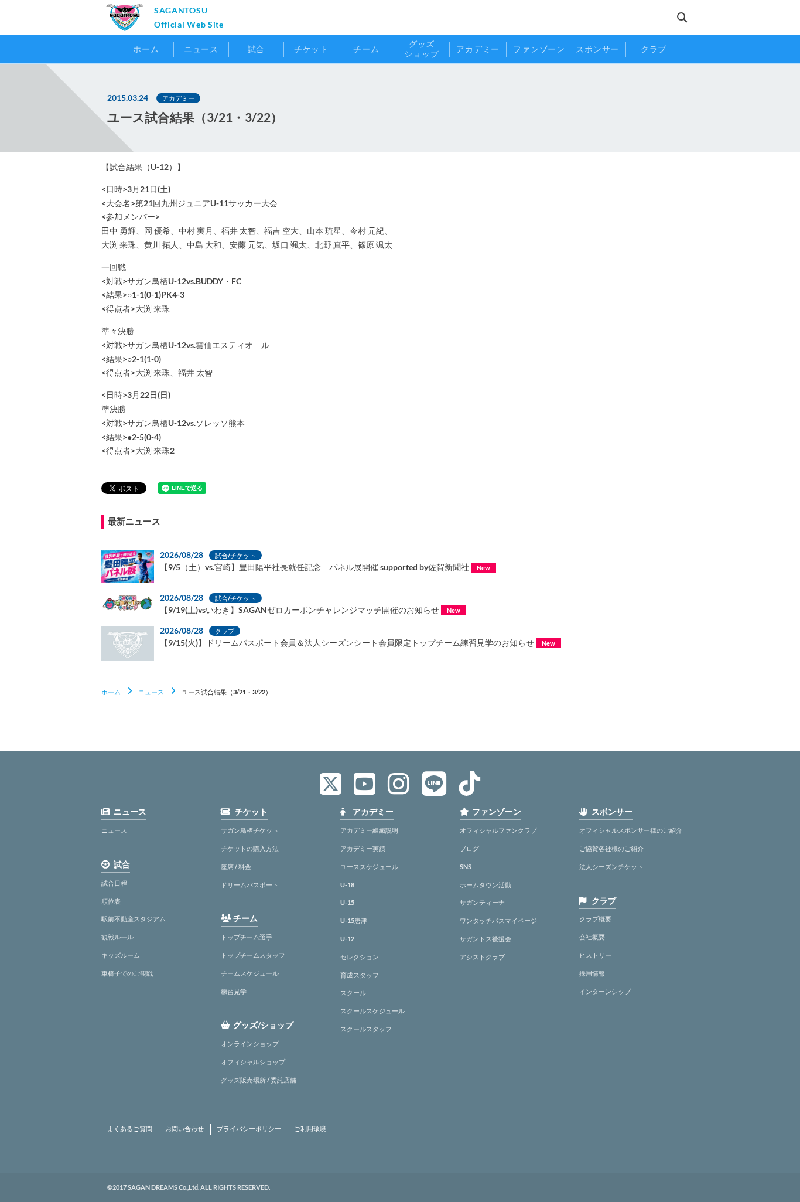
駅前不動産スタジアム (133, 918)
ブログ (469, 848)
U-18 (347, 884)
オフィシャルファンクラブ (498, 830)
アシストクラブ (482, 957)
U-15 (347, 902)
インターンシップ (605, 991)
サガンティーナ (482, 902)
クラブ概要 (595, 918)
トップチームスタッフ (253, 955)
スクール (353, 992)
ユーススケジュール (369, 866)
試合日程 (114, 883)
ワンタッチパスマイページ (498, 920)
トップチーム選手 (246, 937)
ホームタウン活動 (485, 884)
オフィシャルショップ (253, 1061)
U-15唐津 (353, 920)
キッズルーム (120, 955)
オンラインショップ (250, 1043)
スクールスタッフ (366, 1029)
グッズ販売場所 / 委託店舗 (258, 1080)
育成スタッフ (359, 975)
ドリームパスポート (250, 884)
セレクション (359, 957)
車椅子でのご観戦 (127, 973)
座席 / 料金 (236, 866)
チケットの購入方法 (250, 848)
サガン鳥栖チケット (250, 830)
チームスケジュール (250, 973)
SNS (465, 866)
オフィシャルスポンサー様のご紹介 (630, 830)
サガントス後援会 (485, 938)
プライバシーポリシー (249, 1128)
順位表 (111, 901)
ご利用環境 (310, 1128)
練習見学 (234, 991)
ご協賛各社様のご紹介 (611, 848)
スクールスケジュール (372, 1010)
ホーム (111, 692)
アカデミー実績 (362, 848)
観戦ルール (117, 937)
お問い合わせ (184, 1128)
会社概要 (592, 937)
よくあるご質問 (129, 1128)
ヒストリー (595, 955)
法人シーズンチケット (611, 866)
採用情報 (592, 973)
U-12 (347, 938)
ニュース (151, 692)
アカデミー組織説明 (369, 830)
